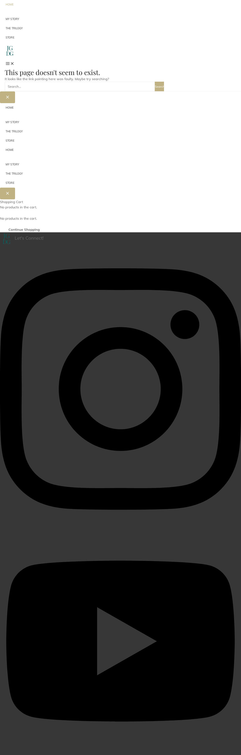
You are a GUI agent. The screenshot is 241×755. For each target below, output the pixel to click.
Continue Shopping (24, 229)
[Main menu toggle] (8, 63)
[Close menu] (7, 97)
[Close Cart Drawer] (7, 193)
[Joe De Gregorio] (10, 50)
